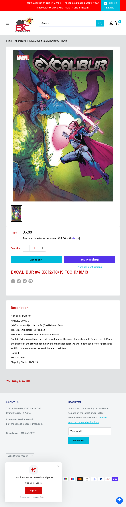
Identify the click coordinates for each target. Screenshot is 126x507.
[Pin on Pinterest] (19, 281)
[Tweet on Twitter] (25, 281)
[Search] (100, 23)
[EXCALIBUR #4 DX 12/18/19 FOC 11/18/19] (16, 213)
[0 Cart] (117, 23)
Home (9, 40)
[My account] (111, 23)
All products (20, 40)
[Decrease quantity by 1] (26, 248)
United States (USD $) (18, 455)
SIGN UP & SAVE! (111, 5)
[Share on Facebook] (13, 281)
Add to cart (36, 259)
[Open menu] (7, 23)
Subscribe (78, 440)
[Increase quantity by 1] (42, 248)
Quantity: (16, 248)
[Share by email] (30, 281)
